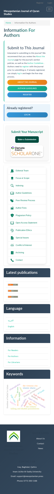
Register (39, 3)
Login (49, 3)
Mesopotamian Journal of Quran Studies (21, 12)
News (40, 448)
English (11, 327)
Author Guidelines (35, 63)
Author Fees (21, 208)
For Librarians (14, 362)
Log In (27, 115)
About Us (40, 439)
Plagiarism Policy (23, 215)
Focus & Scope (22, 178)
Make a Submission (27, 139)
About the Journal (27, 82)
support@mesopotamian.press (30, 476)
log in (19, 73)
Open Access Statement (26, 223)
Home (8, 23)
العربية (10, 321)
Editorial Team (22, 171)
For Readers (13, 350)
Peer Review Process (25, 200)
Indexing (19, 186)
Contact (19, 260)
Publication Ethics (24, 230)
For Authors (13, 356)
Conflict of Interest (24, 245)
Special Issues (22, 238)
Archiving (20, 252)
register (25, 67)
